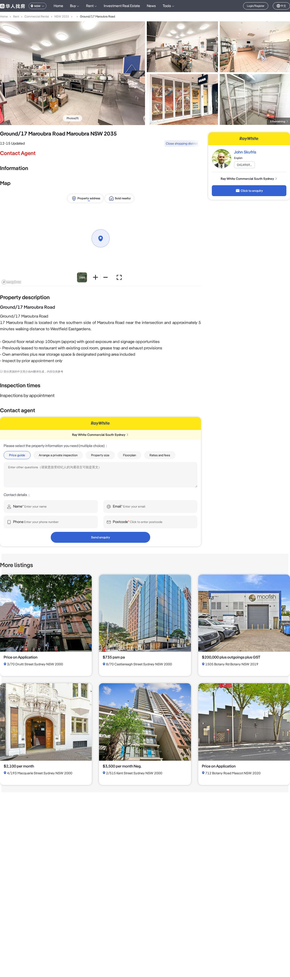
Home (58, 6)
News (151, 6)
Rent (16, 16)
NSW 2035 (61, 16)
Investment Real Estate (122, 6)
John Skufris (245, 152)
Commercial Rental (36, 16)
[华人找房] (12, 6)
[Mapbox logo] (11, 282)
